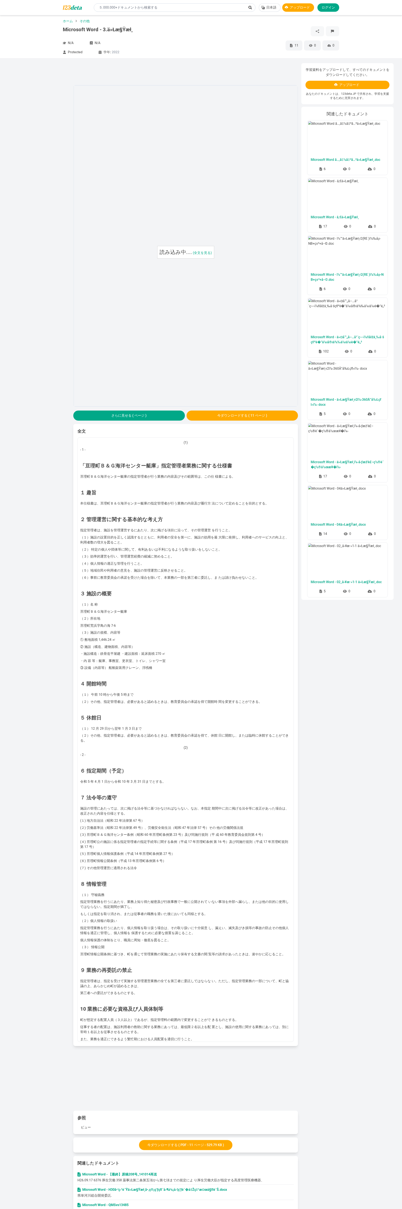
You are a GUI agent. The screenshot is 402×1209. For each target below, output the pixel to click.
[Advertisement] (39, 126)
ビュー (86, 1127)
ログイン (328, 7)
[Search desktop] (250, 7)
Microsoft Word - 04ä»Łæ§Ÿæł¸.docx (338, 524)
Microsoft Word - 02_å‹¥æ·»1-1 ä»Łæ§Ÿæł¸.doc (346, 582)
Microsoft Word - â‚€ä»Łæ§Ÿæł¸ (335, 217)
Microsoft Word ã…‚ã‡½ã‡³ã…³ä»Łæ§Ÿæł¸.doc (345, 160)
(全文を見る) (202, 253)
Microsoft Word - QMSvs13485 (105, 1205)
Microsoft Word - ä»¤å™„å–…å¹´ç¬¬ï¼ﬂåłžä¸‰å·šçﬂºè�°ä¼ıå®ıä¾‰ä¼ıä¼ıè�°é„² (347, 339)
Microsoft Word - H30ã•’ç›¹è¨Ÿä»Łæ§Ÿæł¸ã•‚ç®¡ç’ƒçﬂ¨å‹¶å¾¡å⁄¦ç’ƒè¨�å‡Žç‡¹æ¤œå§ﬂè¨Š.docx (154, 1190)
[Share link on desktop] (317, 31)
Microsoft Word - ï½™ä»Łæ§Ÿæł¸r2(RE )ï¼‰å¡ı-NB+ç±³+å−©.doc (347, 277)
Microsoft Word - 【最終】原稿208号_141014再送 (119, 1174)
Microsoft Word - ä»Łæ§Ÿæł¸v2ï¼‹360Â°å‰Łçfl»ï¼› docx (346, 402)
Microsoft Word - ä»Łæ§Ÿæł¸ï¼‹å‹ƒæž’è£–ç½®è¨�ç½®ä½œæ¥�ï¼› (347, 464)
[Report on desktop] (332, 31)
